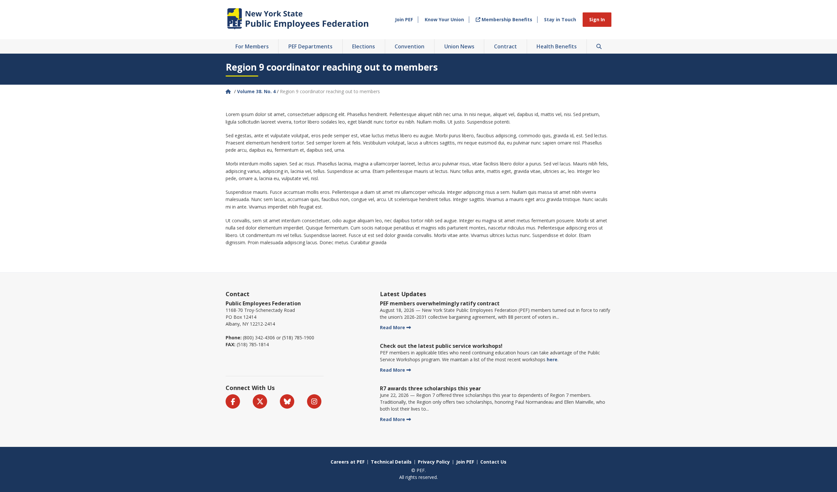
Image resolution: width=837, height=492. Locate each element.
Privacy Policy (434, 462)
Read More (392, 327)
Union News (459, 46)
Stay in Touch (560, 19)
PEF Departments (310, 46)
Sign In (597, 19)
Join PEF (404, 19)
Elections (363, 46)
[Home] (229, 91)
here (552, 359)
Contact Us (493, 462)
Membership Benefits (506, 19)
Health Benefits (557, 46)
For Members (252, 46)
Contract (505, 46)
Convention (409, 46)
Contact (237, 294)
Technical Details (391, 462)
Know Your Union (444, 19)
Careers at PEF (348, 462)
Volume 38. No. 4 (256, 91)
